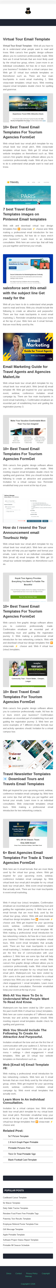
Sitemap (28, 1276)
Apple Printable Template (14, 1235)
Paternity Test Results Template (17, 1219)
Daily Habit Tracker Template (15, 1208)
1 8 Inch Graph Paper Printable (23, 1142)
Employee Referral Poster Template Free (20, 1224)
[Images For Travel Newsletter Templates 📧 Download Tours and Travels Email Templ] (28, 754)
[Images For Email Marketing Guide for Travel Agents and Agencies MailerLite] (28, 347)
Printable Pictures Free (19, 1148)
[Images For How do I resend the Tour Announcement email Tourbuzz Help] (28, 508)
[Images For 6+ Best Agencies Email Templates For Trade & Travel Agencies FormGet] (28, 833)
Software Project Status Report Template (20, 1240)
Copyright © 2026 (28, 1284)
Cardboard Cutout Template (15, 1197)
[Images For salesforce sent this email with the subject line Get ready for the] (28, 268)
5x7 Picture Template (18, 1136)
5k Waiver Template (11, 1203)
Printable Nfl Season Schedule (16, 1245)
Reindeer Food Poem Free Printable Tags (21, 1213)
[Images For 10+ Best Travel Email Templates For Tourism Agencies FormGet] (28, 107)
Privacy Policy (31, 1273)
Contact (19, 1273)
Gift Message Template (13, 1229)
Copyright (46, 1273)
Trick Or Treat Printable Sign (22, 1154)
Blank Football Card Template (22, 1159)
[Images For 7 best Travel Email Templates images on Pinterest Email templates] (28, 190)
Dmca (8, 1273)
